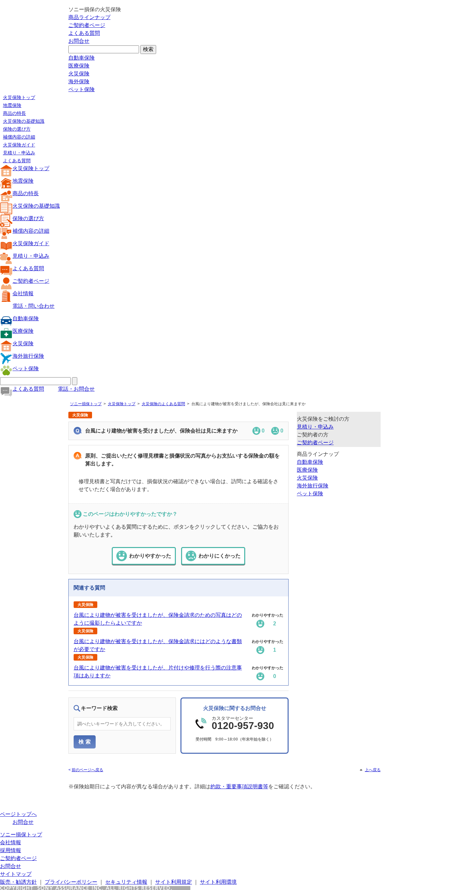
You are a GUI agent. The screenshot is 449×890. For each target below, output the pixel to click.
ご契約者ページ (86, 25)
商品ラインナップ (89, 17)
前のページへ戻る (87, 770)
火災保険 (78, 73)
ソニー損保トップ (86, 404)
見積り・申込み (19, 152)
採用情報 (10, 850)
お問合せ (78, 41)
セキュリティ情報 (126, 882)
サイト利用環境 (218, 882)
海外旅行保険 (28, 356)
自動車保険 (81, 58)
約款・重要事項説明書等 (239, 786)
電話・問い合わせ (33, 306)
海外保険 (78, 81)
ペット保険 (81, 89)
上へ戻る (373, 770)
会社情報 (23, 293)
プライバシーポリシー (71, 882)
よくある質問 (84, 33)
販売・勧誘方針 (18, 882)
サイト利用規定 (173, 882)
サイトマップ (16, 874)
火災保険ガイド (19, 144)
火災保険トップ (19, 97)
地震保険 (12, 105)
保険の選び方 (17, 129)
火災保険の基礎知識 (23, 121)
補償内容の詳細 (19, 137)
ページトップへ (18, 814)
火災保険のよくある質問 (163, 404)
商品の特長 (14, 113)
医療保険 (78, 65)
